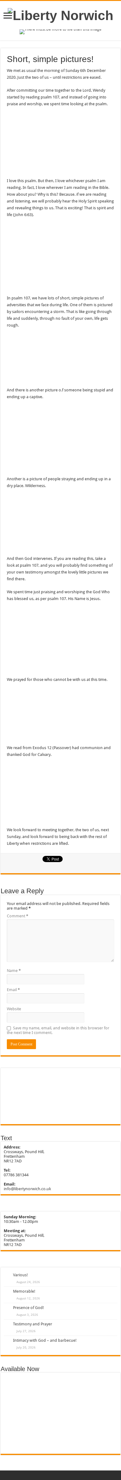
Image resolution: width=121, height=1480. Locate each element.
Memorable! (24, 1291)
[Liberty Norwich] (60, 14)
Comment (17, 916)
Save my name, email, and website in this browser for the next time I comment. (58, 1030)
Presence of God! (28, 1307)
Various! (20, 1275)
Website (14, 1009)
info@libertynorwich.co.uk (27, 1188)
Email (13, 989)
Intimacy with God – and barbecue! (45, 1340)
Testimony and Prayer (32, 1324)
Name (14, 970)
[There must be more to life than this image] (60, 31)
